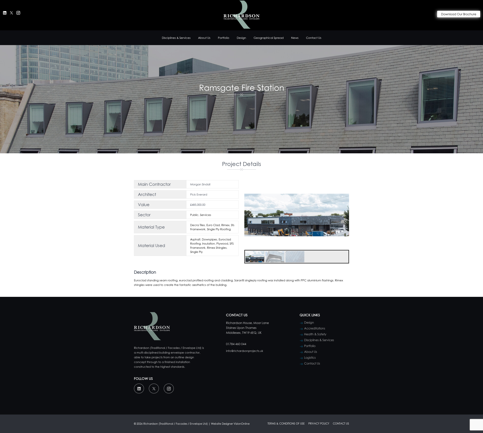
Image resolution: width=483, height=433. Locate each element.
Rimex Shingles (217, 247)
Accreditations (314, 328)
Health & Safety (315, 334)
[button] (250, 215)
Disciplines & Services (176, 37)
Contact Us (313, 37)
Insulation (208, 243)
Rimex (225, 225)
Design (241, 37)
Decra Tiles (197, 225)
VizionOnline (242, 423)
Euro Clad (213, 225)
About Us (204, 37)
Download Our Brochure (458, 14)
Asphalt (195, 239)
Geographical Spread (269, 37)
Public (194, 214)
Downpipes (209, 239)
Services (205, 214)
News (294, 37)
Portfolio (223, 37)
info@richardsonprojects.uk (244, 350)
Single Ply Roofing (219, 229)
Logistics (310, 357)
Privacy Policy (318, 423)
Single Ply (196, 251)
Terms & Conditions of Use (286, 423)
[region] (296, 221)
